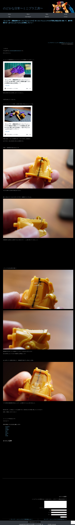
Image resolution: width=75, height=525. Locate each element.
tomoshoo (45, 524)
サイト (49, 514)
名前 (50, 510)
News (47, 14)
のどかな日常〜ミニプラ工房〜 (23, 8)
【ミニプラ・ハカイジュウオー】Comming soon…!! (55, 519)
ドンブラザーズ (51, 42)
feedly (6, 435)
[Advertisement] (38, 33)
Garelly (65, 14)
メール (49, 512)
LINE (6, 432)
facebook (7, 426)
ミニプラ (57, 42)
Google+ (7, 429)
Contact (65, 16)
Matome (47, 16)
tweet (6, 428)
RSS (6, 434)
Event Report (28, 16)
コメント (41, 507)
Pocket (6, 433)
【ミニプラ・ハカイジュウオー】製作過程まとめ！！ (22, 519)
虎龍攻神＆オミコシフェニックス (66, 42)
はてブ (6, 430)
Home (9, 14)
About (28, 14)
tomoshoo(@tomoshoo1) (15, 50)
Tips (9, 16)
